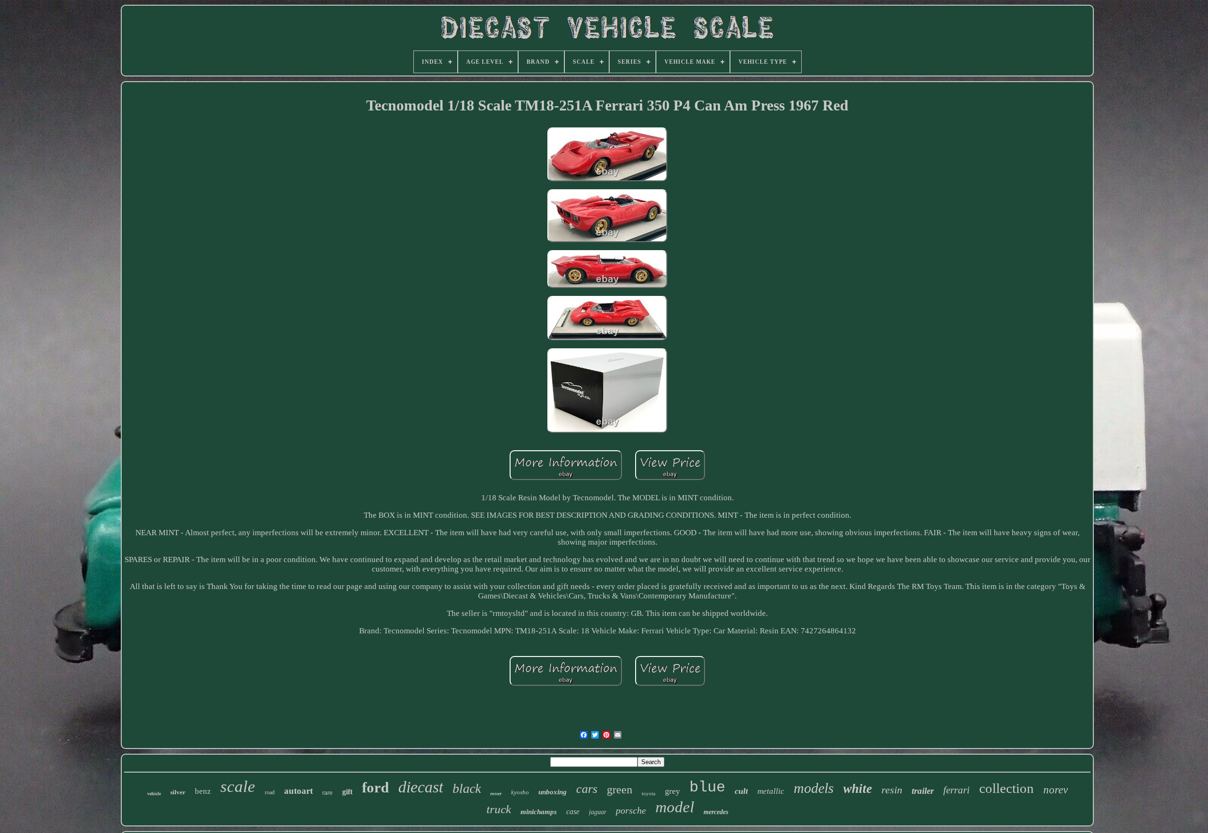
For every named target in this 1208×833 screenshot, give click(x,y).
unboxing (552, 792)
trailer (923, 791)
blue (707, 787)
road (270, 792)
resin (891, 790)
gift (347, 792)
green (619, 789)
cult (741, 791)
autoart (298, 791)
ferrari (956, 790)
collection (1006, 788)
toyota (648, 793)
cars (586, 789)
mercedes (716, 812)
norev (1055, 790)
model (674, 807)
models (814, 788)
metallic (770, 791)
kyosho (520, 792)
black (467, 788)
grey (672, 791)
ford (375, 787)
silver (177, 792)
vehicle (154, 793)
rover (496, 793)
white (857, 789)
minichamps (538, 812)
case (572, 812)
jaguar (597, 812)
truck (499, 809)
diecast (420, 787)
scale (237, 786)
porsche (631, 810)
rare (327, 793)
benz (203, 791)
